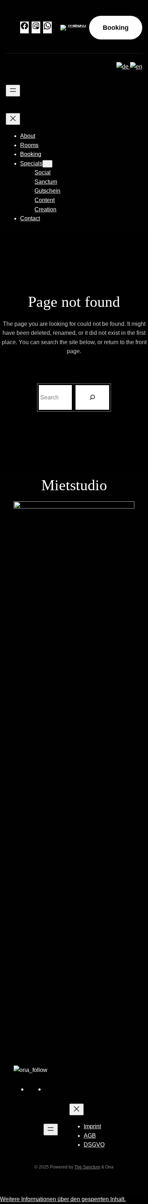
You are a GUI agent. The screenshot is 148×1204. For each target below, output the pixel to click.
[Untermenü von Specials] (47, 164)
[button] (63, 1199)
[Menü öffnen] (13, 91)
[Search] (92, 397)
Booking (116, 27)
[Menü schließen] (13, 119)
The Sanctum (87, 1167)
